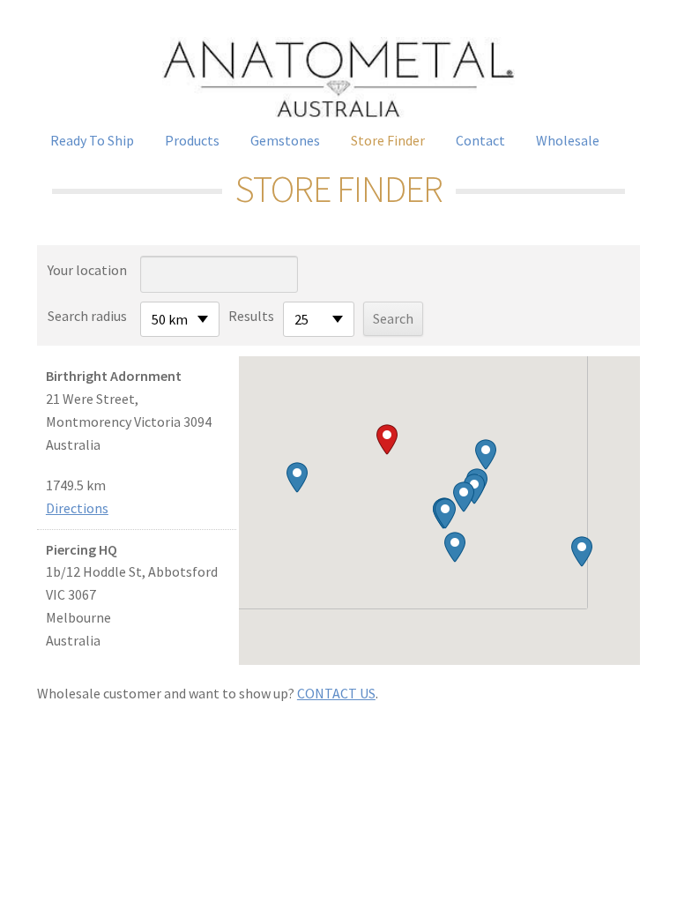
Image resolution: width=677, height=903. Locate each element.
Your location (87, 270)
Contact (480, 140)
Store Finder (388, 140)
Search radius (87, 316)
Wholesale (567, 140)
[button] (387, 439)
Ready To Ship (92, 140)
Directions (77, 508)
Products (192, 140)
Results (251, 316)
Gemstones (285, 140)
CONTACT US (336, 693)
